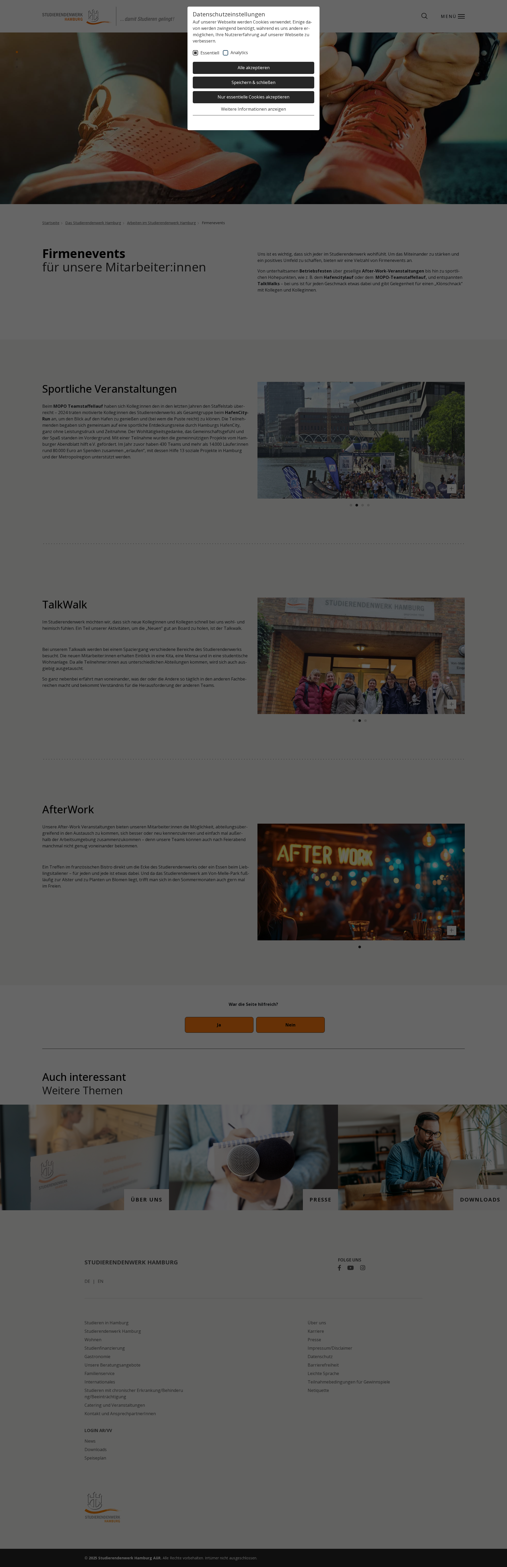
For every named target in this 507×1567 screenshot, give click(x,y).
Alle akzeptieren (254, 68)
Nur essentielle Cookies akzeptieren (253, 97)
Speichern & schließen (253, 82)
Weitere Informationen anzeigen (253, 109)
